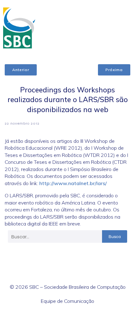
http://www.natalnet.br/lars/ (73, 183)
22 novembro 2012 (22, 123)
